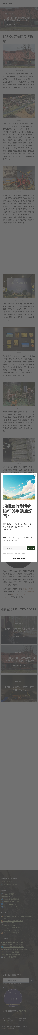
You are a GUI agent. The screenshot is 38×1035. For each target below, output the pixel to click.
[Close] (34, 475)
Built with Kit (19, 558)
